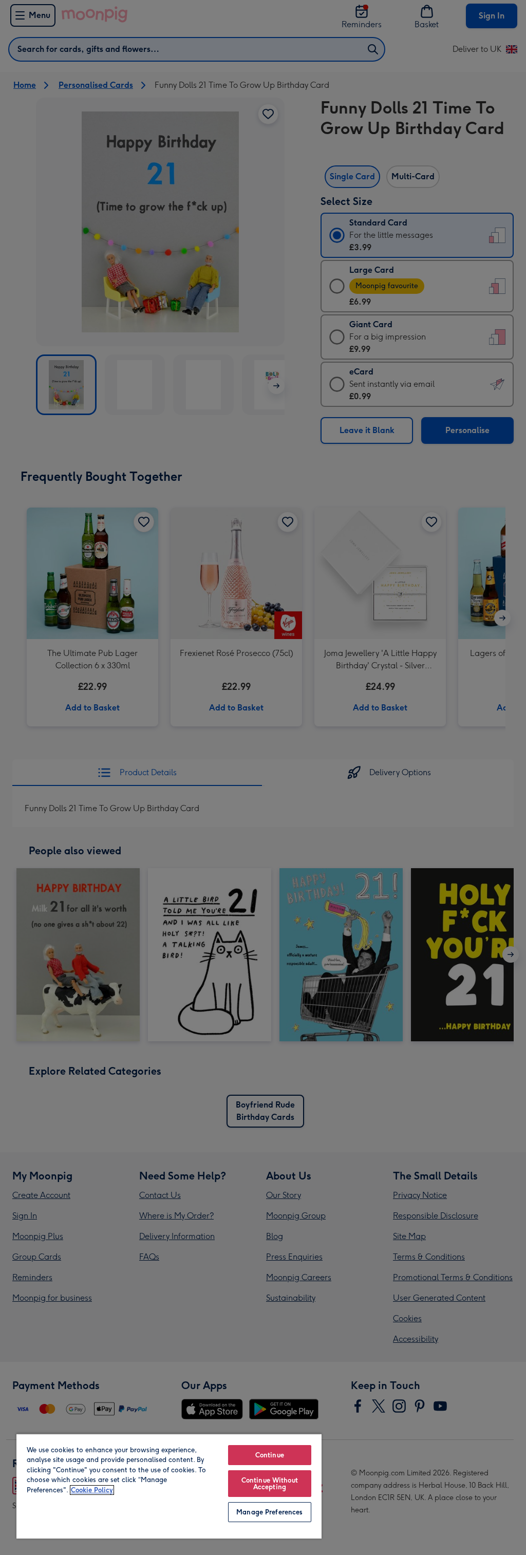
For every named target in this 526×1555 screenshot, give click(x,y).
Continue (269, 1455)
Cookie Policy (92, 1490)
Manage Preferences (269, 1512)
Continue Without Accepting (269, 1483)
